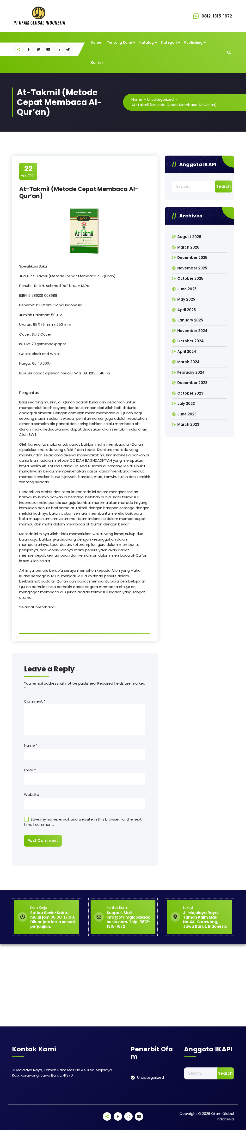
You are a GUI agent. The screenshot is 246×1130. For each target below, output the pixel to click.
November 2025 (192, 268)
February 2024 (191, 372)
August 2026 (189, 236)
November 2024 (192, 330)
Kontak (97, 62)
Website (31, 794)
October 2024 (190, 341)
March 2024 (188, 361)
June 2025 (187, 288)
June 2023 (187, 414)
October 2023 (190, 393)
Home (96, 42)
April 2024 (186, 351)
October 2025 (190, 278)
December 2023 (192, 382)
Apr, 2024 (28, 170)
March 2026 (188, 247)
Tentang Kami (119, 42)
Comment (34, 701)
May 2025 (186, 299)
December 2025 (192, 257)
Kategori (169, 42)
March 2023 (188, 424)
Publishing (193, 42)
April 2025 (186, 309)
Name (30, 745)
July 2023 (186, 403)
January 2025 (190, 320)
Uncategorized (160, 99)
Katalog (146, 42)
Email (30, 770)
